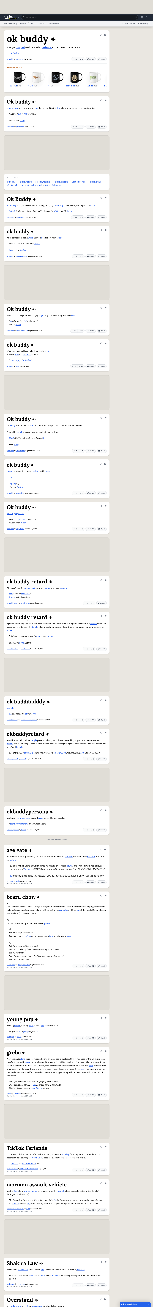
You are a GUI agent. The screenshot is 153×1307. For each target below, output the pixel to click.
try (44, 438)
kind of (61, 1191)
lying (16, 513)
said (23, 47)
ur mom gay (15, 360)
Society (41, 23)
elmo (11, 593)
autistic (10, 743)
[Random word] (135, 17)
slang (22, 1058)
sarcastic (27, 354)
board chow (11, 965)
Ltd (42, 1269)
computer (63, 910)
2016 (31, 425)
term (16, 1191)
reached (14, 1163)
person (16, 315)
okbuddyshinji (94, 181)
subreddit (26, 818)
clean (28, 935)
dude (11, 708)
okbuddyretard (25, 181)
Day (28, 1203)
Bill (11, 876)
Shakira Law (11, 1284)
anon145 (23, 759)
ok (11, 53)
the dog (19, 1037)
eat (78, 910)
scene (27, 1062)
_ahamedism (20, 451)
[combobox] (79, 17)
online (25, 823)
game (69, 865)
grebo (9, 1093)
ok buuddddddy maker (29, 720)
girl (42, 315)
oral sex (35, 471)
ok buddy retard (12, 603)
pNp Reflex (20, 126)
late (42, 1025)
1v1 (25, 321)
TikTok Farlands (12, 1169)
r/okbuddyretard (34, 185)
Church (15, 1203)
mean (82, 1069)
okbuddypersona (60, 181)
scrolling (65, 1154)
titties (56, 211)
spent (12, 823)
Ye (11, 321)
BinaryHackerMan (24, 965)
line (55, 1200)
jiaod (17, 366)
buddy (16, 53)
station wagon (30, 1191)
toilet (34, 627)
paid (24, 519)
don (36, 108)
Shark (11, 438)
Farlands (32, 1163)
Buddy (69, 211)
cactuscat (17, 1093)
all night (19, 823)
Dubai (42, 1275)
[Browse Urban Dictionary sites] (12, 17)
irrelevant (47, 47)
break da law (25, 603)
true (59, 108)
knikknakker (20, 493)
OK (46, 185)
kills (25, 113)
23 (37, 1031)
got (19, 113)
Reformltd (21, 1284)
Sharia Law (23, 1269)
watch (12, 860)
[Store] (142, 17)
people (34, 740)
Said (40, 1157)
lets (26, 713)
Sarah (19, 432)
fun (34, 713)
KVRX (28, 1209)
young (26, 1031)
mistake (81, 1269)
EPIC (82, 752)
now (33, 1088)
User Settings (143, 23)
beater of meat (21, 256)
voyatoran (19, 59)
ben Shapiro (60, 752)
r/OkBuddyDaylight (15, 185)
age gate (10, 881)
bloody (39, 1088)
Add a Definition (128, 23)
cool (73, 315)
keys (51, 935)
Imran (48, 471)
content (69, 856)
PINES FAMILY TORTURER (29, 1169)
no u (47, 351)
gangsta (63, 587)
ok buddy (10, 59)
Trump (12, 597)
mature (91, 856)
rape (38, 636)
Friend (12, 211)
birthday (28, 869)
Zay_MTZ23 (20, 529)
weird (92, 205)
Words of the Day (10, 23)
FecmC (23, 830)
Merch (103, 59)
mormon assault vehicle (15, 1209)
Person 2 (13, 250)
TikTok (25, 1163)
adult (31, 1025)
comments (28, 752)
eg (11, 477)
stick (69, 935)
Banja (18, 881)
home (9, 630)
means (10, 471)
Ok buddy (10, 126)
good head (30, 587)
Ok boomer (56, 185)
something (13, 108)
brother (93, 623)
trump (50, 636)
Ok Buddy (10, 217)
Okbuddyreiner (78, 181)
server (41, 818)
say (60, 237)
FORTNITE (25, 593)
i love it (37, 243)
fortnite (19, 747)
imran (13, 484)
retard (18, 818)
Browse (23, 23)
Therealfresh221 (22, 331)
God (34, 1084)
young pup (10, 1037)
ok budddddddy (12, 720)
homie (47, 587)
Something (11, 205)
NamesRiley (20, 217)
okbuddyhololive (42, 181)
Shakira (55, 1275)
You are (10, 513)
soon (91, 1065)
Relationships (54, 23)
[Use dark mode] (147, 17)
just (18, 47)
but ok (21, 513)
